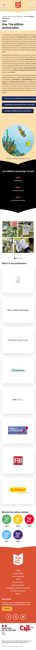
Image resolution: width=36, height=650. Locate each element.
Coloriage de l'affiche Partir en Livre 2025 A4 (17, 111)
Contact (18, 594)
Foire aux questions (18, 576)
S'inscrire (7, 608)
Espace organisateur (18, 585)
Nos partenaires (18, 573)
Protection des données (18, 591)
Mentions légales (18, 582)
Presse (18, 579)
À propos (18, 570)
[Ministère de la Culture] (9, 630)
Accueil (4, 16)
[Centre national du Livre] (27, 628)
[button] (14, 258)
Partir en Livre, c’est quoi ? (15, 16)
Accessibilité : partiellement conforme (18, 588)
